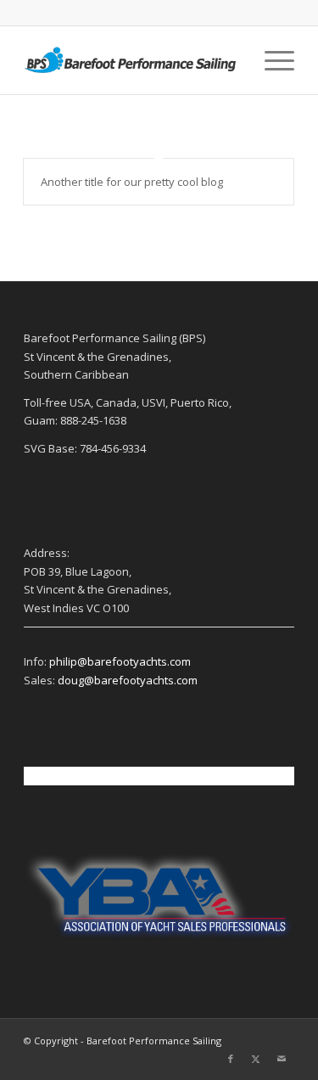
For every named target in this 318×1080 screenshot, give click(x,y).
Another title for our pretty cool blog (132, 181)
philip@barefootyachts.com (120, 661)
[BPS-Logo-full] (132, 60)
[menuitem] (271, 60)
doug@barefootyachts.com (128, 680)
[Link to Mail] (281, 1059)
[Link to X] (256, 1059)
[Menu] (271, 60)
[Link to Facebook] (230, 1059)
